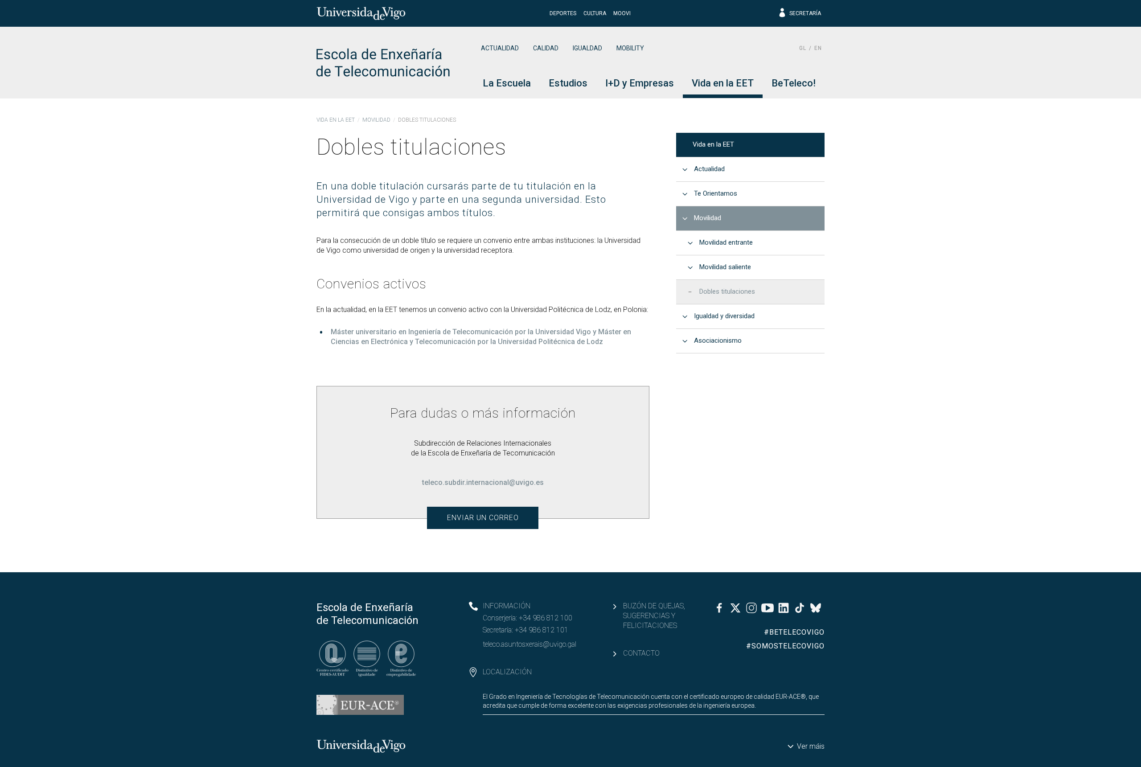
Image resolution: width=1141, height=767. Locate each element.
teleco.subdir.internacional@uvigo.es (483, 482)
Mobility (630, 48)
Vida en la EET (335, 120)
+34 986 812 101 (541, 630)
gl (802, 48)
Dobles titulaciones (727, 291)
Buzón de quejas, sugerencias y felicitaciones (654, 616)
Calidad (545, 48)
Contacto (641, 653)
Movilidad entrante (726, 242)
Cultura (594, 13)
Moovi (622, 13)
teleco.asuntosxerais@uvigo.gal (529, 644)
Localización (507, 672)
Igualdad (587, 48)
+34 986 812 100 (545, 618)
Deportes (563, 13)
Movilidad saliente (725, 267)
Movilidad (376, 120)
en (818, 48)
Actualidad (500, 48)
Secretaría (805, 13)
